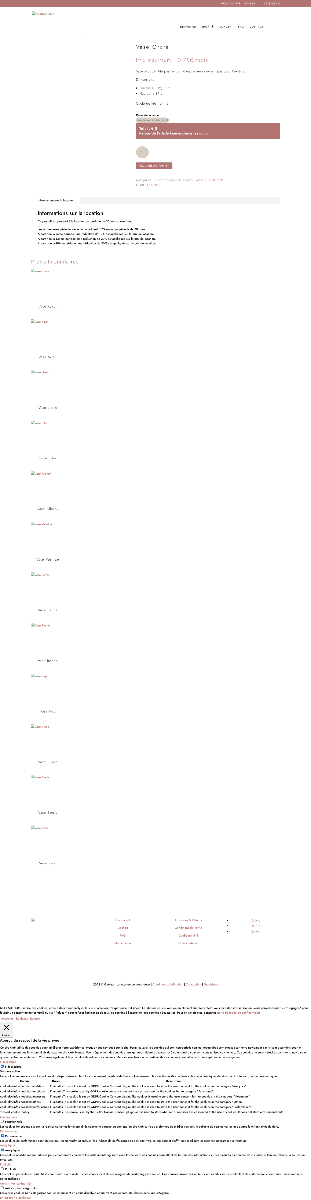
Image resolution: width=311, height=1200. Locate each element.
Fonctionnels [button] (8, 1117)
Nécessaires (13, 1066)
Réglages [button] (22, 1018)
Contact (256, 27)
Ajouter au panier (154, 166)
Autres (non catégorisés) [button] (16, 1183)
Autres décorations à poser (174, 180)
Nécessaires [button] (8, 1062)
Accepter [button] (7, 1018)
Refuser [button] (35, 1018)
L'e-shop (122, 928)
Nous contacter (188, 943)
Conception (193, 984)
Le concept (122, 920)
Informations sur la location (56, 200)
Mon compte (231, 4)
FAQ (241, 27)
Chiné (155, 185)
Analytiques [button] (7, 1145)
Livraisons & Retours (188, 920)
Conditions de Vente (188, 928)
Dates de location (147, 115)
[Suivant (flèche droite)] (303, 600)
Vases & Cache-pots (209, 180)
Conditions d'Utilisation (168, 984)
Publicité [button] (5, 1164)
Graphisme (211, 984)
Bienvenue (188, 27)
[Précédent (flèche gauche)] (7, 600)
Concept (226, 27)
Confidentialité (188, 935)
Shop (205, 27)
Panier (250, 4)
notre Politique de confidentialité (239, 1012)
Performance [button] (8, 1131)
